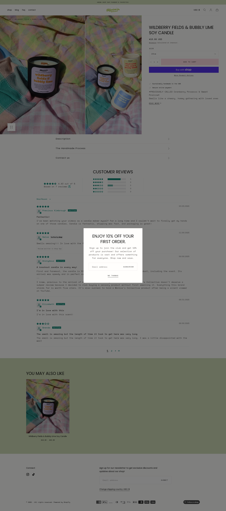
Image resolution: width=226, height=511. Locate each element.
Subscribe (128, 267)
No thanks (113, 275)
